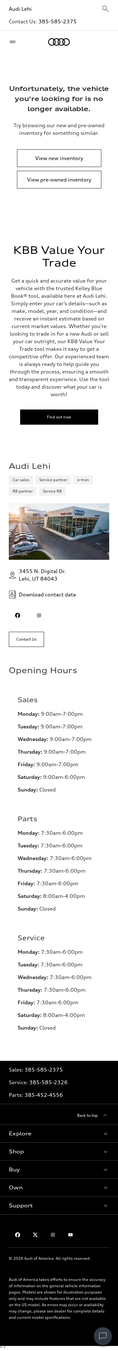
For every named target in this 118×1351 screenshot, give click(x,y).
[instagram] (39, 615)
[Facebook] (17, 1235)
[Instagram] (53, 1235)
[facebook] (17, 615)
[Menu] (14, 42)
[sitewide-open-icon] (105, 9)
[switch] (103, 1336)
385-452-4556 (44, 1095)
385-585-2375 (57, 21)
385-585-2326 (48, 1082)
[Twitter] (35, 1235)
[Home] (59, 42)
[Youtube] (70, 1235)
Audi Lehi (20, 9)
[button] (59, 1133)
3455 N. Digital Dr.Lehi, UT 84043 (42, 575)
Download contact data (47, 594)
